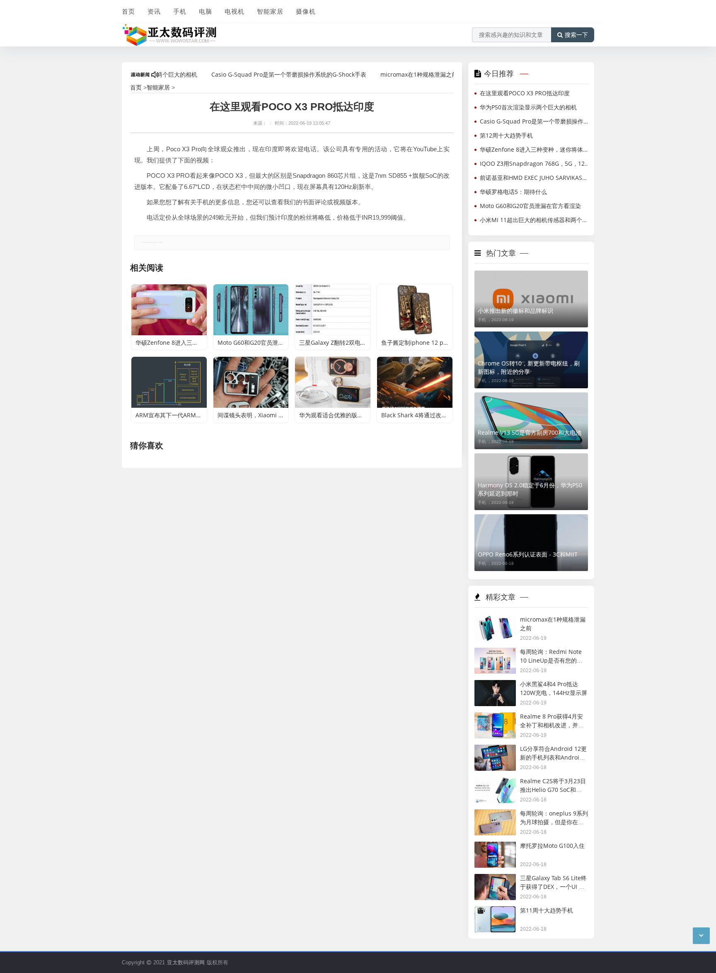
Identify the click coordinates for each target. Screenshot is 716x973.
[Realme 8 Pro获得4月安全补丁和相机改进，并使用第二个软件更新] (495, 718)
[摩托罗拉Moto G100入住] (495, 847)
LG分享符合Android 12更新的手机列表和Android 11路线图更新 (553, 757)
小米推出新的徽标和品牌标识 (515, 311)
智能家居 (270, 11)
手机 (179, 11)
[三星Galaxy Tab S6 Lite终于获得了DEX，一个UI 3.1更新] (495, 879)
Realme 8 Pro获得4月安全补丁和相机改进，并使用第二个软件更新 (552, 724)
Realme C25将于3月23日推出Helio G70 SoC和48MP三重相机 (553, 789)
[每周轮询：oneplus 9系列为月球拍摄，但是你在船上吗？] (495, 815)
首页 (128, 11)
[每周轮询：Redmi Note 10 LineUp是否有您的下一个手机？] (495, 653)
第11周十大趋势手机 (546, 910)
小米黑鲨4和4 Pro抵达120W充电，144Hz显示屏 (553, 688)
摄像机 (306, 11)
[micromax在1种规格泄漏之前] (495, 621)
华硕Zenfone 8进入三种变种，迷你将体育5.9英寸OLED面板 (535, 149)
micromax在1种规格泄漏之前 (400, 74)
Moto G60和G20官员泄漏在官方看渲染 (530, 206)
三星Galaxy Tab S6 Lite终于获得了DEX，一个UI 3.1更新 (553, 886)
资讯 (154, 11)
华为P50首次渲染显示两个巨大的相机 (528, 107)
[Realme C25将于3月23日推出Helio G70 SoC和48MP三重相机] (495, 783)
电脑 (205, 11)
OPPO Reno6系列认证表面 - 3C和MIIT (528, 554)
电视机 (234, 11)
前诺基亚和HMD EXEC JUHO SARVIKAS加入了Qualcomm (535, 178)
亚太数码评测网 (186, 962)
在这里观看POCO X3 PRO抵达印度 (525, 93)
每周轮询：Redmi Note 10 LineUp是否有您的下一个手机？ (551, 660)
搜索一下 (576, 34)
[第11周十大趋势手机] (495, 912)
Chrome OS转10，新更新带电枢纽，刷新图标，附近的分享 (529, 367)
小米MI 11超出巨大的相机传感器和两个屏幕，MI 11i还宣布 (535, 220)
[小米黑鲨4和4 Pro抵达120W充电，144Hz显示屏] (495, 686)
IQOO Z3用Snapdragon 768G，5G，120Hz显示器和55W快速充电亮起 (535, 163)
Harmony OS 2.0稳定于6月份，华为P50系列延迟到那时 (530, 489)
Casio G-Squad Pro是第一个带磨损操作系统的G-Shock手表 (270, 74)
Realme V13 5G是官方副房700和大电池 (529, 432)
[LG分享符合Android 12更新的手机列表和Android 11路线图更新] (495, 750)
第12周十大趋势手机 (506, 135)
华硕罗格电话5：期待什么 (513, 192)
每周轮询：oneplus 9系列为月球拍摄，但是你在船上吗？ (554, 821)
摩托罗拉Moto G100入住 (552, 846)
